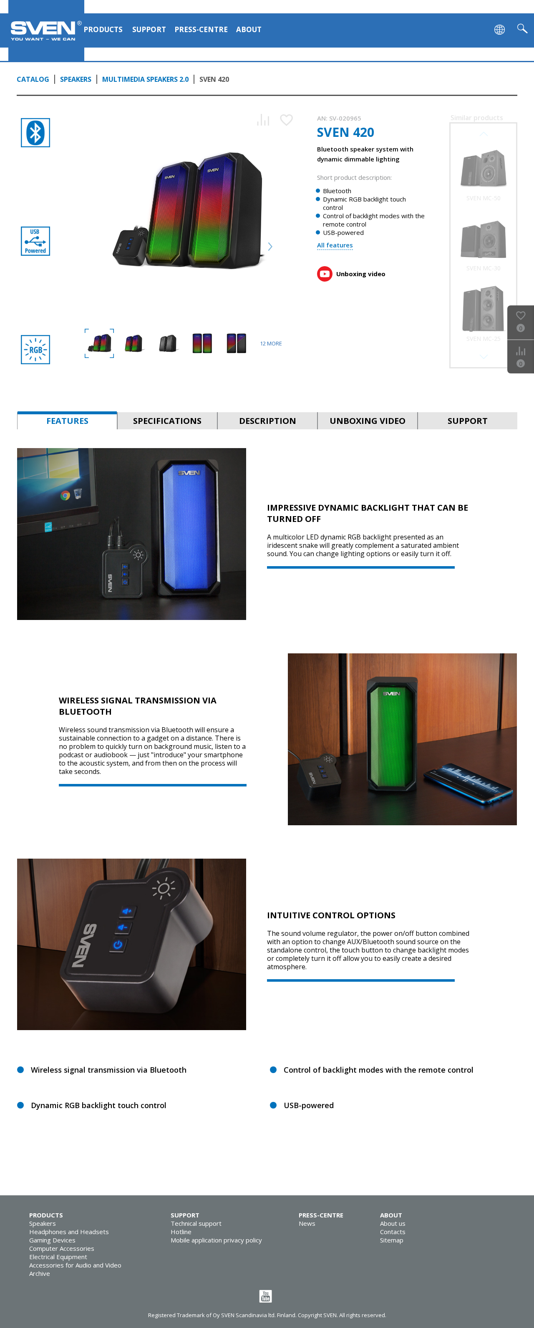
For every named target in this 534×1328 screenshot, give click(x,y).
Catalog (33, 79)
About (249, 29)
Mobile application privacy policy (216, 1240)
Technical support (196, 1223)
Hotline (181, 1231)
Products (103, 29)
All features (335, 245)
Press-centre (201, 29)
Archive (39, 1273)
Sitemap (391, 1240)
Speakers (75, 79)
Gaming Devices (52, 1240)
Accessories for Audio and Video (75, 1265)
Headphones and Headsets (69, 1231)
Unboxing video (360, 274)
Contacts (393, 1231)
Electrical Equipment (58, 1256)
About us (393, 1223)
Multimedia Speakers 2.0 (145, 79)
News (307, 1223)
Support (149, 29)
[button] (483, 356)
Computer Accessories (61, 1248)
